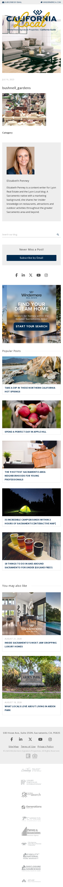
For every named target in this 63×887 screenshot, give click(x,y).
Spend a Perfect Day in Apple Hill (25, 432)
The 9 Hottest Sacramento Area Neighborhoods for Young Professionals (25, 476)
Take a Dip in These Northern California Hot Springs (30, 390)
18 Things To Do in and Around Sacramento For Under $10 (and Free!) (29, 565)
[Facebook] (16, 275)
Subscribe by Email (31, 257)
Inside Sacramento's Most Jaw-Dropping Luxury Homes (31, 645)
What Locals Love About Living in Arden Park (30, 708)
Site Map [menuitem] (14, 746)
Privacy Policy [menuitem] (45, 746)
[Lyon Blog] (31, 20)
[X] (31, 275)
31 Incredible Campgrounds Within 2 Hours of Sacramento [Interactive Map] (30, 521)
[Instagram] (46, 275)
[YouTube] (38, 275)
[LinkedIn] (23, 275)
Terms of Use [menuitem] (28, 746)
